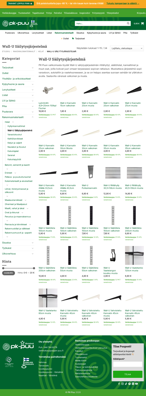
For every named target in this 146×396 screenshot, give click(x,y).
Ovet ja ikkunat (12, 212)
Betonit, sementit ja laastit (17, 165)
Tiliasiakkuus (70, 13)
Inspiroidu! (84, 13)
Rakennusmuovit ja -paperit (18, 232)
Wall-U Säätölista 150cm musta (90, 229)
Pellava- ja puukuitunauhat (18, 177)
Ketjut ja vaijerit (15, 143)
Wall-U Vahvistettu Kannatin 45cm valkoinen (134, 313)
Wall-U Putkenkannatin (89, 186)
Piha (125, 33)
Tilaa (127, 374)
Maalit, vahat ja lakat (14, 208)
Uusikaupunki (45, 369)
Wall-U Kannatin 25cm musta (133, 104)
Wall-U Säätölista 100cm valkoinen (68, 229)
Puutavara (10, 33)
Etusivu (6, 51)
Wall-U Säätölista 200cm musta (133, 229)
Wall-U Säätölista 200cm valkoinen (47, 269)
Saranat (11, 155)
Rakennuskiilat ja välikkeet (17, 228)
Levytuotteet (38, 33)
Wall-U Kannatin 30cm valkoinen (90, 146)
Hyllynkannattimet (16, 126)
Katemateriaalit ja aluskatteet (19, 181)
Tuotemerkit (24, 13)
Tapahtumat (38, 13)
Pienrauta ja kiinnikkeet (16, 224)
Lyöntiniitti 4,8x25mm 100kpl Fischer (47, 105)
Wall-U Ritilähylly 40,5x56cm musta (134, 186)
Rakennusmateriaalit (64, 33)
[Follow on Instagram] (122, 384)
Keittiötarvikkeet (15, 138)
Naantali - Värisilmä (48, 375)
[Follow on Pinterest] (129, 384)
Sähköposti (119, 358)
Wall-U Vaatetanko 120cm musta (134, 269)
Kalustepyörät (14, 159)
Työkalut (134, 33)
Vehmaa (42, 362)
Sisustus (80, 33)
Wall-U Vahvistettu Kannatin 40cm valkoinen (91, 313)
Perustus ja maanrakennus (18, 216)
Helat (41, 51)
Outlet (66, 38)
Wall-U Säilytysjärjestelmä (20, 130)
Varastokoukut (15, 134)
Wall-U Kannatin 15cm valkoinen (68, 104)
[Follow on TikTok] (126, 384)
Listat (49, 33)
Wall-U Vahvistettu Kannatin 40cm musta (69, 313)
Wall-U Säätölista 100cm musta (47, 229)
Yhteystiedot (113, 13)
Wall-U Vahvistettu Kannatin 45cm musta (112, 313)
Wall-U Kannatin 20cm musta (90, 104)
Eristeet (8, 173)
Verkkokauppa (9, 13)
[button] (141, 13)
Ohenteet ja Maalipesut (16, 204)
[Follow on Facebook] (119, 384)
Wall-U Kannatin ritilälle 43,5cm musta (68, 188)
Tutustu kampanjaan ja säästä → (123, 3)
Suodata (8, 273)
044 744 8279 (50, 347)
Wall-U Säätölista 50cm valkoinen (90, 269)
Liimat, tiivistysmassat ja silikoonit (16, 190)
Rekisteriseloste (82, 373)
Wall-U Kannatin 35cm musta (111, 146)
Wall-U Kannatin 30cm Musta (68, 146)
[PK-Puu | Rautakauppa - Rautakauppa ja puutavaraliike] (20, 23)
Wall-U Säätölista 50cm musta (68, 269)
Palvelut (58, 13)
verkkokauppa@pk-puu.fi (51, 350)
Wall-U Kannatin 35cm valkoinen (133, 146)
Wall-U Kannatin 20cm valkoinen (111, 104)
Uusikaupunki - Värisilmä (51, 372)
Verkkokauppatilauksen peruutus (91, 348)
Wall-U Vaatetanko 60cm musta (48, 311)
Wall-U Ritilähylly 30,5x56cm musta (113, 186)
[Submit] (128, 23)
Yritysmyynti (98, 13)
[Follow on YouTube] (136, 384)
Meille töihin (81, 360)
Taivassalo (44, 365)
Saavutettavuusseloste (86, 376)
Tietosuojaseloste (83, 370)
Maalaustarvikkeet (13, 200)
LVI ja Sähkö (114, 33)
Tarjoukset (80, 38)
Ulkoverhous (23, 33)
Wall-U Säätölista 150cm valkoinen (112, 229)
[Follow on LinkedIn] (133, 384)
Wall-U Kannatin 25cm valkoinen (46, 146)
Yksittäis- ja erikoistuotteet (16, 78)
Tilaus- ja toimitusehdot (86, 367)
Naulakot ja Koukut (17, 147)
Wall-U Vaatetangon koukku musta (110, 270)
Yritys (49, 13)
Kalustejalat (13, 151)
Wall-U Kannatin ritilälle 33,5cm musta (46, 188)
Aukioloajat (80, 364)
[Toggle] (32, 67)
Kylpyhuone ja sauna (96, 33)
